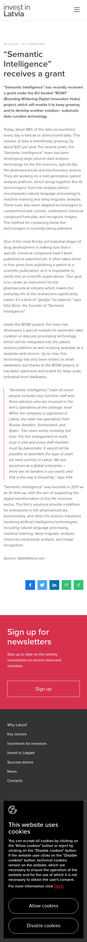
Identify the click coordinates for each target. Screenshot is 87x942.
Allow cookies (43, 906)
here (59, 886)
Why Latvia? (17, 725)
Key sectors (17, 734)
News (12, 771)
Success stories (20, 762)
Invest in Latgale (21, 753)
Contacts (14, 781)
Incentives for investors (26, 743)
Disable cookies (43, 926)
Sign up (43, 689)
